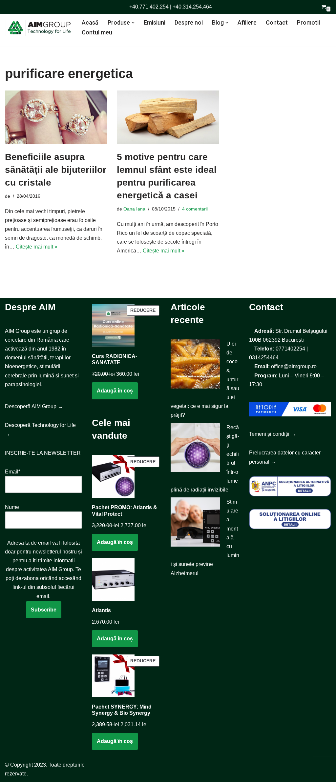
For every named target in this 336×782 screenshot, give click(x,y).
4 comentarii (195, 208)
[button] (133, 22)
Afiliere (247, 22)
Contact (277, 22)
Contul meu (97, 32)
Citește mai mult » (36, 247)
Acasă (90, 22)
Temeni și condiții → (272, 434)
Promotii (308, 22)
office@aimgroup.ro (294, 366)
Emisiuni (154, 22)
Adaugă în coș (115, 390)
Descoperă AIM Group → (34, 406)
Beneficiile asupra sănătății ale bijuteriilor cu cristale (55, 170)
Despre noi (189, 22)
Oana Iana (134, 208)
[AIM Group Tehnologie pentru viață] (38, 28)
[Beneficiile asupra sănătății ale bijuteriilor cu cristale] (56, 117)
